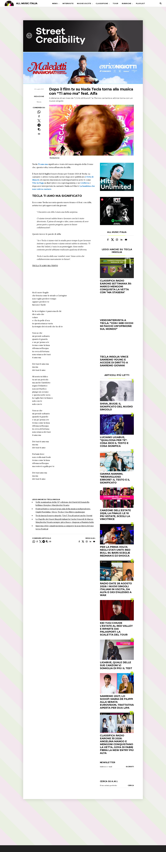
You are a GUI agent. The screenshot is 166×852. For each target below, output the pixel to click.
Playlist (140, 3)
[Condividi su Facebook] (39, 116)
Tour (115, 3)
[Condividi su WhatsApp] (39, 111)
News (55, 3)
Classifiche (102, 3)
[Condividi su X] (39, 120)
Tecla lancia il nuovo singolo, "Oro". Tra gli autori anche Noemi (64, 515)
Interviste (67, 3)
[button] (39, 129)
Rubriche (126, 3)
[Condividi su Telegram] (39, 125)
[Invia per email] (39, 133)
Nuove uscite (84, 3)
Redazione (39, 96)
